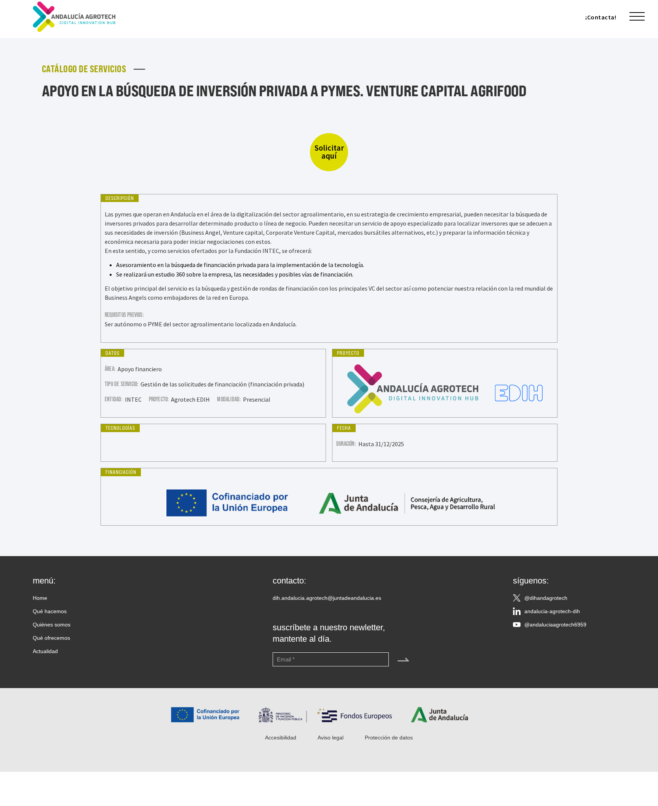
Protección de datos (389, 737)
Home (40, 598)
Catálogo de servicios (84, 69)
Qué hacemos (50, 611)
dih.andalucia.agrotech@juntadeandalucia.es (327, 598)
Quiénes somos (51, 625)
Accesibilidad (280, 737)
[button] (637, 16)
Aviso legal (330, 737)
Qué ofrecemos (51, 638)
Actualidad (45, 651)
